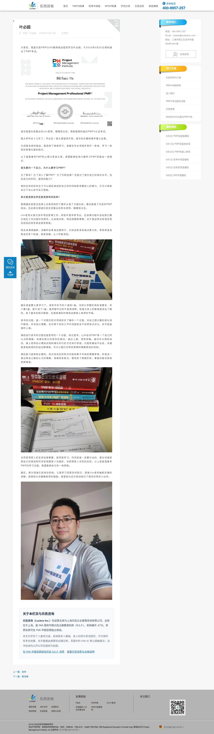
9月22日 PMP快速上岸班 (178, 151)
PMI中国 (94, 702)
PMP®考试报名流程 (175, 101)
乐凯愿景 (170, 108)
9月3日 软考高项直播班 (177, 167)
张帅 (24, 671)
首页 (65, 6)
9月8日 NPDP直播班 (176, 175)
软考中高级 (94, 6)
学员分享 (125, 6)
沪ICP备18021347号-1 (69, 729)
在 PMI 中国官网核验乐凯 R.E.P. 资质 (43, 651)
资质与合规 (56, 711)
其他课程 (153, 6)
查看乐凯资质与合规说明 (80, 651)
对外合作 (43, 706)
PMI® (78, 702)
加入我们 (170, 93)
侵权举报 (32, 706)
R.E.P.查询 (111, 702)
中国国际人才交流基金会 (81, 708)
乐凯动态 (139, 6)
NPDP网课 (110, 6)
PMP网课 (78, 6)
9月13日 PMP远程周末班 (178, 143)
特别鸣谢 (32, 711)
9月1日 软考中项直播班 (177, 159)
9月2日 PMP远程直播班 (177, 135)
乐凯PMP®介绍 (173, 77)
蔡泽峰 (25, 676)
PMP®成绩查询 (96, 708)
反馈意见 (55, 706)
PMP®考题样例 (173, 85)
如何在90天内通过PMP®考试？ (181, 116)
